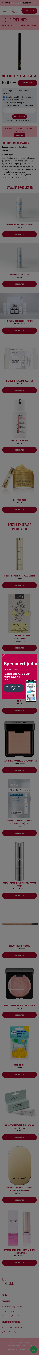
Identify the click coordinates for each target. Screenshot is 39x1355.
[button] (14, 688)
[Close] (3, 655)
